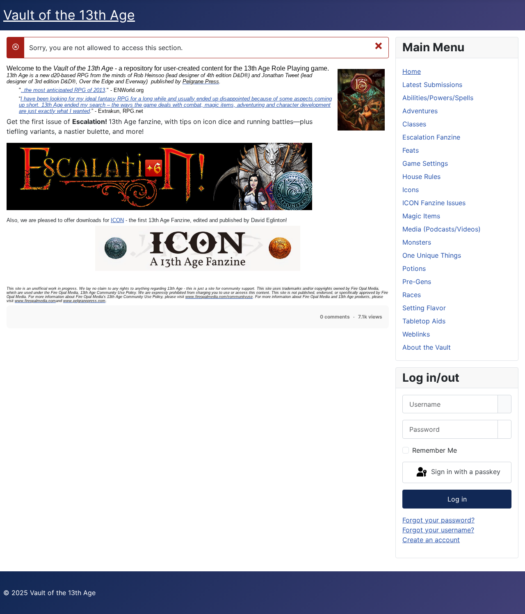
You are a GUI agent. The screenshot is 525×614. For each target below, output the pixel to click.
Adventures (420, 111)
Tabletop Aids (423, 321)
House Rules (421, 176)
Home (411, 71)
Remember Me (434, 450)
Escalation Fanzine (431, 137)
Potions (414, 268)
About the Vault (426, 347)
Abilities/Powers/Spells (437, 98)
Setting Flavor (424, 308)
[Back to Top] (514, 603)
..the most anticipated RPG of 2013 (63, 90)
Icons (410, 190)
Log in (457, 499)
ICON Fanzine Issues (434, 203)
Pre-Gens (416, 281)
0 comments (335, 317)
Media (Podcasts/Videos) (441, 229)
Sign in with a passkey (464, 471)
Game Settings (425, 163)
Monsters (416, 242)
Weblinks (416, 334)
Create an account (431, 540)
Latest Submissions (432, 84)
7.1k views (370, 317)
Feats (410, 150)
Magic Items (421, 216)
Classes (414, 124)
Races (411, 295)
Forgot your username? (438, 530)
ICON (117, 220)
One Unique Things (431, 255)
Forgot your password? (438, 520)
